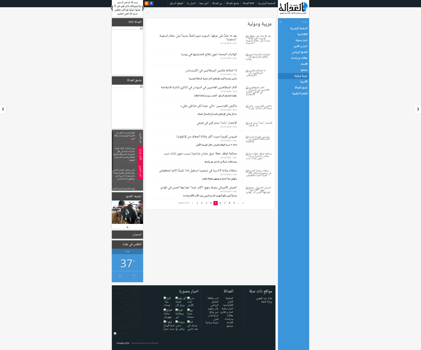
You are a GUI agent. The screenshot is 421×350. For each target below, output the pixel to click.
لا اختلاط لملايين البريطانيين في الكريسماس (211, 70)
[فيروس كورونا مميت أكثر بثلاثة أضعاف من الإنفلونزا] (259, 140)
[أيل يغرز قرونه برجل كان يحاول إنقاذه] (180, 306)
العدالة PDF (248, 3)
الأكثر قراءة (139, 154)
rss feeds (147, 3)
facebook (151, 3)
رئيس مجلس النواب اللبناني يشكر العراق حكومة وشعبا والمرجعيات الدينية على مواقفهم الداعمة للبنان (124, 174)
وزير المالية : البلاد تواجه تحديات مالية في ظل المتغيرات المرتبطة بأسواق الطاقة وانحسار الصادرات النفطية (124, 154)
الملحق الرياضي (214, 303)
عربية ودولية (212, 323)
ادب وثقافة (213, 298)
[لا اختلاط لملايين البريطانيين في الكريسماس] (259, 74)
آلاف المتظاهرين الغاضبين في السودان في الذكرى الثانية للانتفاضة (199, 87)
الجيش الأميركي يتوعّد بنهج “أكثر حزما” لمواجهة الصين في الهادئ (198, 187)
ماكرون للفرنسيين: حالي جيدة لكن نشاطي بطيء (208, 105)
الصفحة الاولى (229, 300)
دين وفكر (213, 312)
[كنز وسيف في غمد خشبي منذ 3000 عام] (192, 330)
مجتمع (230, 326)
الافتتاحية (228, 305)
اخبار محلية (227, 309)
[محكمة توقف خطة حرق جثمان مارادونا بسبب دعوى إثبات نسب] (259, 157)
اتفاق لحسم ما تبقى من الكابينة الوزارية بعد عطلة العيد (124, 136)
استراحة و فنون (213, 317)
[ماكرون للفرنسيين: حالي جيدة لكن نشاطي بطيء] (259, 108)
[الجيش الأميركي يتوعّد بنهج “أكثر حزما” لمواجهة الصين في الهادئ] (259, 191)
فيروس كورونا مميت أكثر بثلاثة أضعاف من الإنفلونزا (206, 136)
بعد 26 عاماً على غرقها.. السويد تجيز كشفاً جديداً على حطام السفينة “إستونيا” (198, 37)
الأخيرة (304, 82)
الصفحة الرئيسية (266, 3)
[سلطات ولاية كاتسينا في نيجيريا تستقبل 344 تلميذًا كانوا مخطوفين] (259, 174)
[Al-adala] (293, 9)
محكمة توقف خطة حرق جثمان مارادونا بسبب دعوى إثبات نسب (200, 153)
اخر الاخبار (139, 138)
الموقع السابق (176, 3)
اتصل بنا (191, 3)
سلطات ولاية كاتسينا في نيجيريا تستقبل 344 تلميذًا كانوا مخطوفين (198, 170)
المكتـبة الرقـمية (300, 94)
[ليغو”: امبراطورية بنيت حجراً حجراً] (169, 328)
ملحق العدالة (232, 3)
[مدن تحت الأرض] (192, 303)
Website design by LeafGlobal (144, 343)
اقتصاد (229, 323)
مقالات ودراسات (228, 317)
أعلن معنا (203, 3)
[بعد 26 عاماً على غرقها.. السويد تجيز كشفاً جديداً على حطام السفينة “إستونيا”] (259, 40)
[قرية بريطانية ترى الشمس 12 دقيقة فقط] (180, 318)
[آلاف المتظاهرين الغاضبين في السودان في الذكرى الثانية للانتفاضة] (259, 92)
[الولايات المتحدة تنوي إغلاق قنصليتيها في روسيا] (259, 58)
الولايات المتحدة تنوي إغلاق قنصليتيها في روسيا (209, 54)
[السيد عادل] (127, 212)
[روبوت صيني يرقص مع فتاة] (180, 328)
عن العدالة (217, 3)
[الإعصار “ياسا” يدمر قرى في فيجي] (259, 125)
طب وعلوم (213, 309)
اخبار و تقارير (226, 312)
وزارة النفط (266, 302)
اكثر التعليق (139, 171)
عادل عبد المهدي (264, 298)
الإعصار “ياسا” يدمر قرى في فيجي (217, 122)
